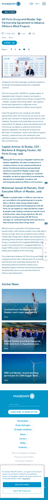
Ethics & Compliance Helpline (24, 453)
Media (23, 443)
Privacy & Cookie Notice (24, 457)
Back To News (9, 12)
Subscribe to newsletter (24, 412)
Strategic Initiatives (23, 430)
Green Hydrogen (23, 425)
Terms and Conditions (24, 461)
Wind (6, 317)
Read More (26, 478)
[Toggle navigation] (44, 4)
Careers (23, 439)
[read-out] (31, 3)
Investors (23, 447)
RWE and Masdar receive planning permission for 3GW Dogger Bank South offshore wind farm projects (21, 376)
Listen (7, 43)
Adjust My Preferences (22, 491)
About (23, 434)
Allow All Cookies (22, 484)
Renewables (23, 421)
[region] (22, 481)
